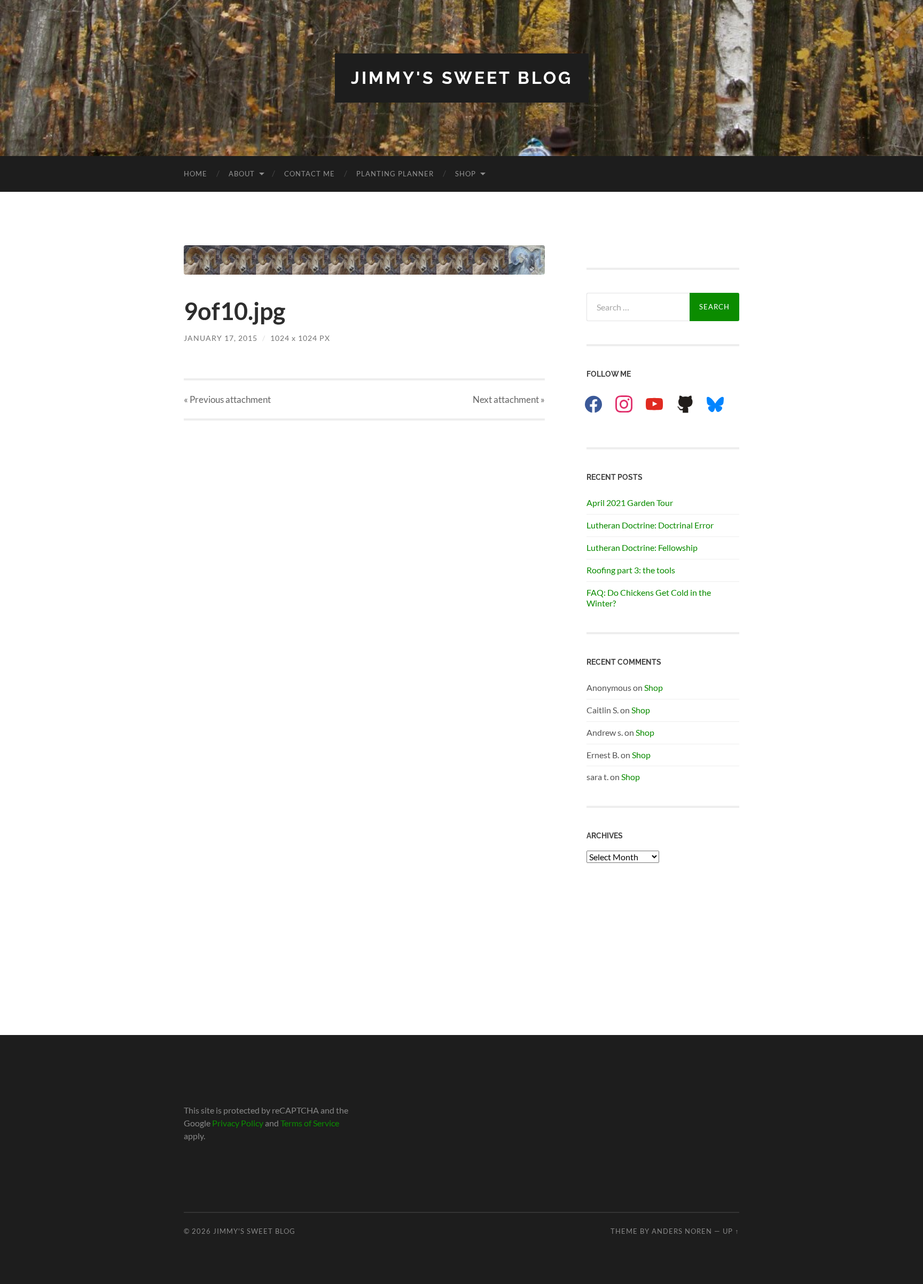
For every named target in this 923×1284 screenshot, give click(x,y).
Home (195, 173)
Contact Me (309, 173)
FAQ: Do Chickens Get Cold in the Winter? (648, 598)
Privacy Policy (237, 1123)
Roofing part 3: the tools (630, 570)
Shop (465, 173)
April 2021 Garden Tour (629, 502)
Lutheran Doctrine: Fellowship (642, 547)
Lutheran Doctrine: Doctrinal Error (650, 525)
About (242, 173)
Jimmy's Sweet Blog (462, 78)
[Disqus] (364, 554)
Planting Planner (395, 173)
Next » (509, 399)
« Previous (227, 399)
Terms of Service (309, 1123)
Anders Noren (682, 1231)
